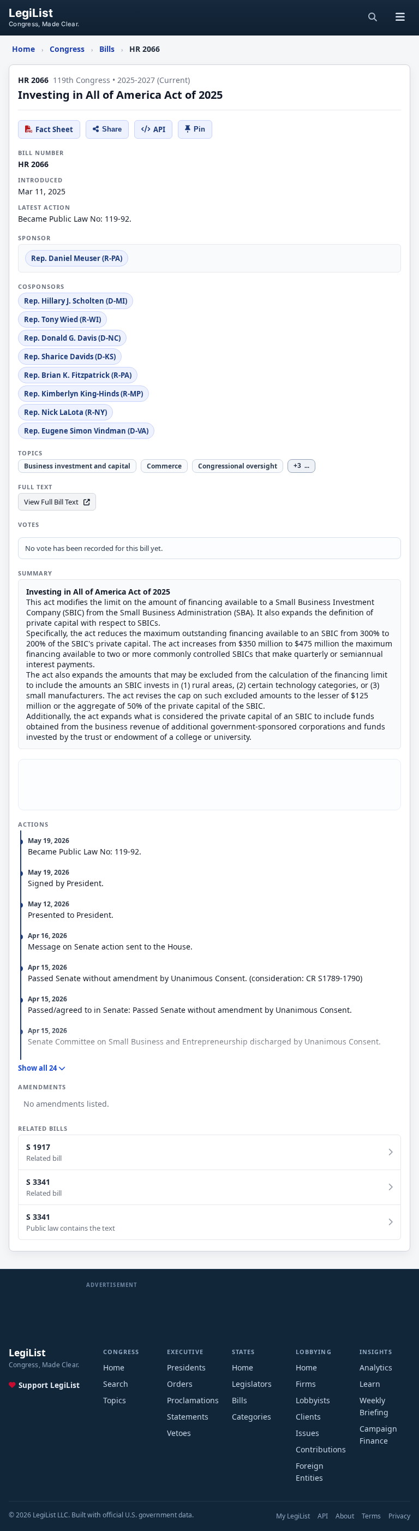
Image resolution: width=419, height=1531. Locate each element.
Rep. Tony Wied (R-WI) (62, 319)
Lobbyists (313, 1400)
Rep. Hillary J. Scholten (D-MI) (75, 301)
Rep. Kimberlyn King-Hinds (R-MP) (83, 394)
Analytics (376, 1367)
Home (113, 1367)
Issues (307, 1433)
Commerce (164, 466)
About (345, 1516)
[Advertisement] (209, 784)
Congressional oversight (237, 466)
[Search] (372, 17)
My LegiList (293, 1516)
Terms (371, 1516)
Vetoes (179, 1433)
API (159, 129)
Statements (187, 1416)
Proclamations (193, 1400)
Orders (180, 1384)
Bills (239, 1400)
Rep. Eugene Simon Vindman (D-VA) (86, 431)
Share (112, 129)
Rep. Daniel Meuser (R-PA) (76, 258)
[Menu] (400, 17)
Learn (370, 1384)
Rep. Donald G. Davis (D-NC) (72, 338)
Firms (306, 1384)
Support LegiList (49, 1385)
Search (115, 1384)
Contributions (321, 1449)
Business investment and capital (77, 466)
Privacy (399, 1516)
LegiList (31, 13)
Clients (308, 1416)
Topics (114, 1400)
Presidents (186, 1367)
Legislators (252, 1384)
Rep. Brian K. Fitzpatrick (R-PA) (77, 375)
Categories (251, 1416)
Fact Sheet (54, 129)
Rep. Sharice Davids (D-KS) (70, 356)
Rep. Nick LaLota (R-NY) (65, 412)
